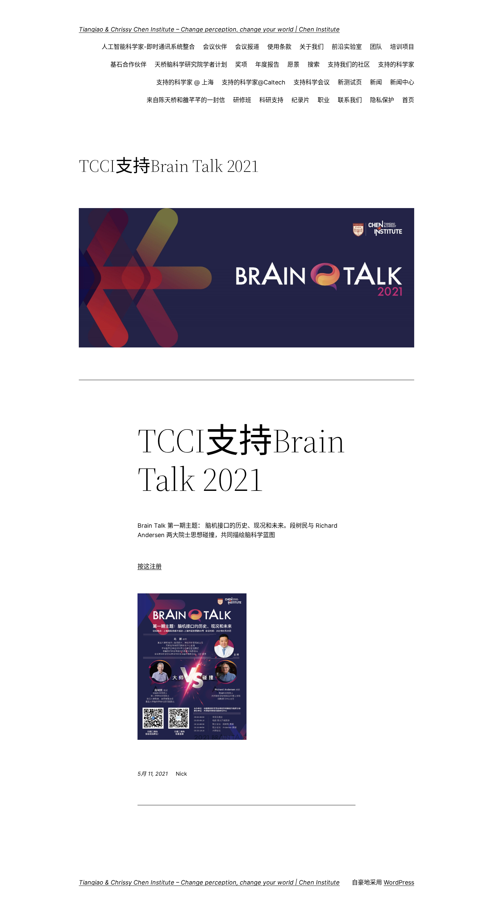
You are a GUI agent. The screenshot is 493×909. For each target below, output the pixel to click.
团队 (376, 46)
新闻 (376, 82)
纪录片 (300, 100)
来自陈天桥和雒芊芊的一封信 (186, 100)
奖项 (241, 64)
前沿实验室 (347, 46)
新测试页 (350, 82)
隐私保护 (382, 100)
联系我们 (350, 100)
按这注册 (150, 566)
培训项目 (402, 46)
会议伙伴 (215, 46)
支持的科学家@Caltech (253, 82)
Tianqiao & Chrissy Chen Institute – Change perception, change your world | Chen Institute (209, 29)
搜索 (314, 64)
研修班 (242, 100)
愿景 (293, 64)
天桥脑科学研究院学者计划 (191, 64)
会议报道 (247, 46)
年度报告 (267, 64)
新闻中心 (402, 82)
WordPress (399, 882)
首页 (408, 100)
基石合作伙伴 (128, 64)
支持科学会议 (311, 82)
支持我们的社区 (349, 64)
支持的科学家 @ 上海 (185, 82)
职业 (324, 100)
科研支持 (271, 100)
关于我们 (311, 46)
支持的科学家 (396, 64)
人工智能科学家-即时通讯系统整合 (148, 46)
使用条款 (279, 46)
